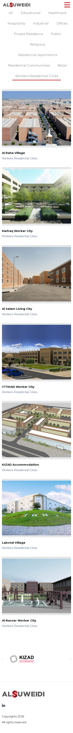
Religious (37, 44)
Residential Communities (29, 65)
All (11, 13)
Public (56, 34)
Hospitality (16, 23)
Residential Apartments (37, 55)
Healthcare (57, 13)
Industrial (41, 23)
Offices (61, 23)
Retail (62, 65)
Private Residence (28, 34)
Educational (30, 13)
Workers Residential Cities (36, 76)
